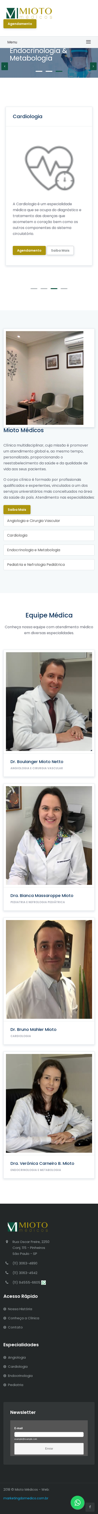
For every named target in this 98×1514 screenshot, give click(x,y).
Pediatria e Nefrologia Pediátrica (36, 564)
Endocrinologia (20, 1375)
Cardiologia (17, 535)
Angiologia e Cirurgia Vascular (33, 520)
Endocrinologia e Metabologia (33, 550)
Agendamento (20, 23)
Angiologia (17, 1357)
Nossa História (20, 1308)
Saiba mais (60, 250)
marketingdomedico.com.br (25, 1498)
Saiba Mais (17, 509)
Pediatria (15, 1384)
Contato (15, 1327)
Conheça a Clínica (23, 1318)
